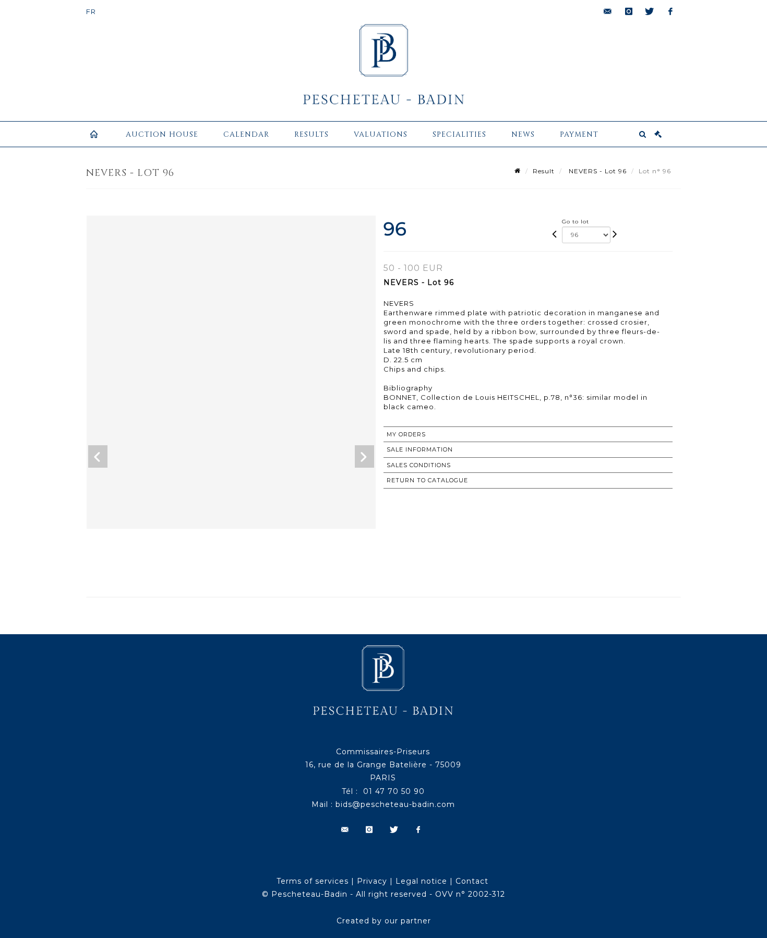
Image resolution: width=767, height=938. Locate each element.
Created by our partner (384, 920)
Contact (472, 881)
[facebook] (670, 11)
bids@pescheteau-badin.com (395, 804)
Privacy (372, 881)
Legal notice (421, 881)
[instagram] (628, 11)
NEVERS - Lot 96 (597, 171)
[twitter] (649, 11)
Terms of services (313, 881)
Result (544, 171)
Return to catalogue (427, 480)
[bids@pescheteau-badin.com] (607, 11)
